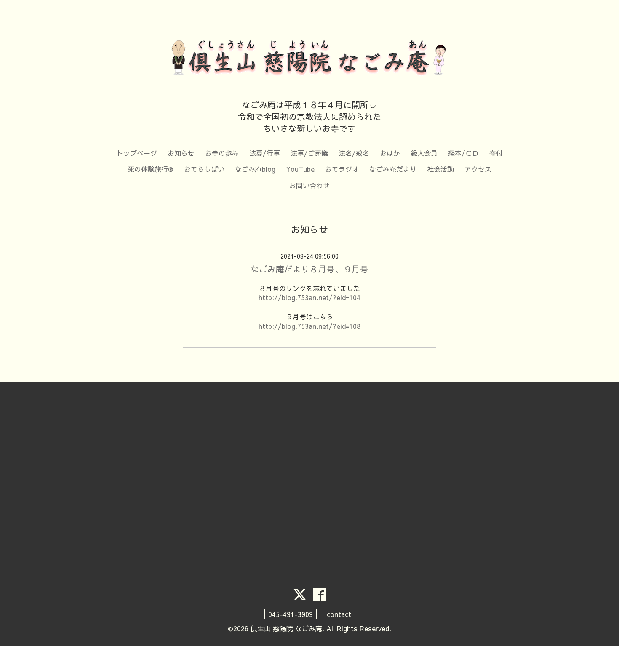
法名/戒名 (354, 152)
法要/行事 (264, 152)
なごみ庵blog (255, 169)
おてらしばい (204, 169)
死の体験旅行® (150, 169)
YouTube (300, 169)
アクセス (477, 169)
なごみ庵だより (392, 169)
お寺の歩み (222, 152)
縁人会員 (424, 152)
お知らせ (181, 152)
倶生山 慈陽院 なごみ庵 (286, 628)
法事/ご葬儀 (309, 152)
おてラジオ (342, 169)
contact (339, 614)
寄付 (496, 152)
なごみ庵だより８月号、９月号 (309, 269)
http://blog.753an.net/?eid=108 (309, 326)
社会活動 (440, 169)
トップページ (137, 152)
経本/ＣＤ (463, 152)
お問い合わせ (309, 185)
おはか (390, 152)
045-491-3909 (290, 614)
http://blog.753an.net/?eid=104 (309, 297)
